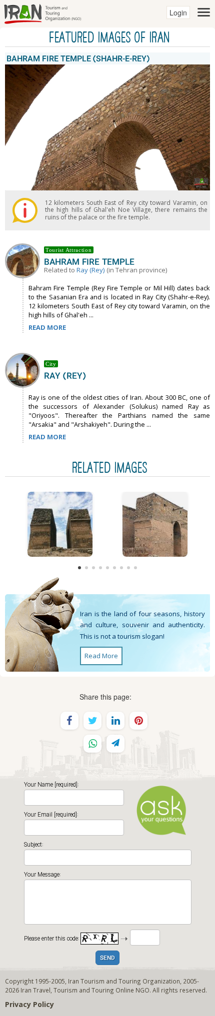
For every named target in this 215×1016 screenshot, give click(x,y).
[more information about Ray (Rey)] (24, 369)
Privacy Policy (29, 1004)
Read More (101, 655)
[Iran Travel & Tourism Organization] (42, 12)
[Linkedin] (115, 721)
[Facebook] (69, 721)
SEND (107, 958)
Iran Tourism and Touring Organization (124, 981)
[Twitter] (93, 721)
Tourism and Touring (84, 990)
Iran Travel (35, 990)
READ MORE (47, 327)
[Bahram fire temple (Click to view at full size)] (60, 524)
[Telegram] (115, 744)
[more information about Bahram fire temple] (24, 260)
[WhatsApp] (93, 744)
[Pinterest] (139, 721)
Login (178, 12)
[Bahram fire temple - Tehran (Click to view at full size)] (155, 524)
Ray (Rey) (90, 269)
